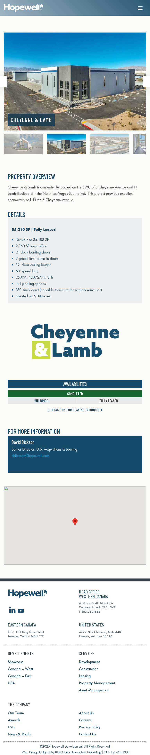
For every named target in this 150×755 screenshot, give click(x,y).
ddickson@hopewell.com (31, 455)
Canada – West (20, 668)
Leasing (85, 675)
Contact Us (87, 734)
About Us (86, 712)
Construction (88, 668)
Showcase (16, 661)
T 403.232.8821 (90, 611)
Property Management (97, 682)
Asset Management (94, 690)
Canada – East (19, 675)
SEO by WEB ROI (116, 752)
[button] (3, 81)
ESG (11, 727)
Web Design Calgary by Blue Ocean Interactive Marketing (61, 752)
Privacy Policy (90, 727)
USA (11, 682)
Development (89, 661)
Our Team (16, 712)
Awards (14, 719)
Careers (85, 719)
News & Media (20, 734)
